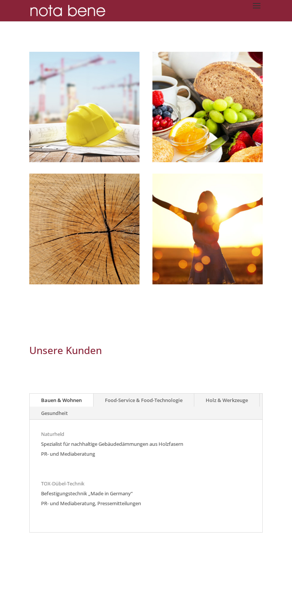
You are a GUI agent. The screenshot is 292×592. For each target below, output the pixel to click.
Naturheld (52, 434)
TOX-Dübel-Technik (62, 483)
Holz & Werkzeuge (227, 400)
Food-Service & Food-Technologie (143, 400)
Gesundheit (54, 413)
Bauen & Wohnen (61, 400)
